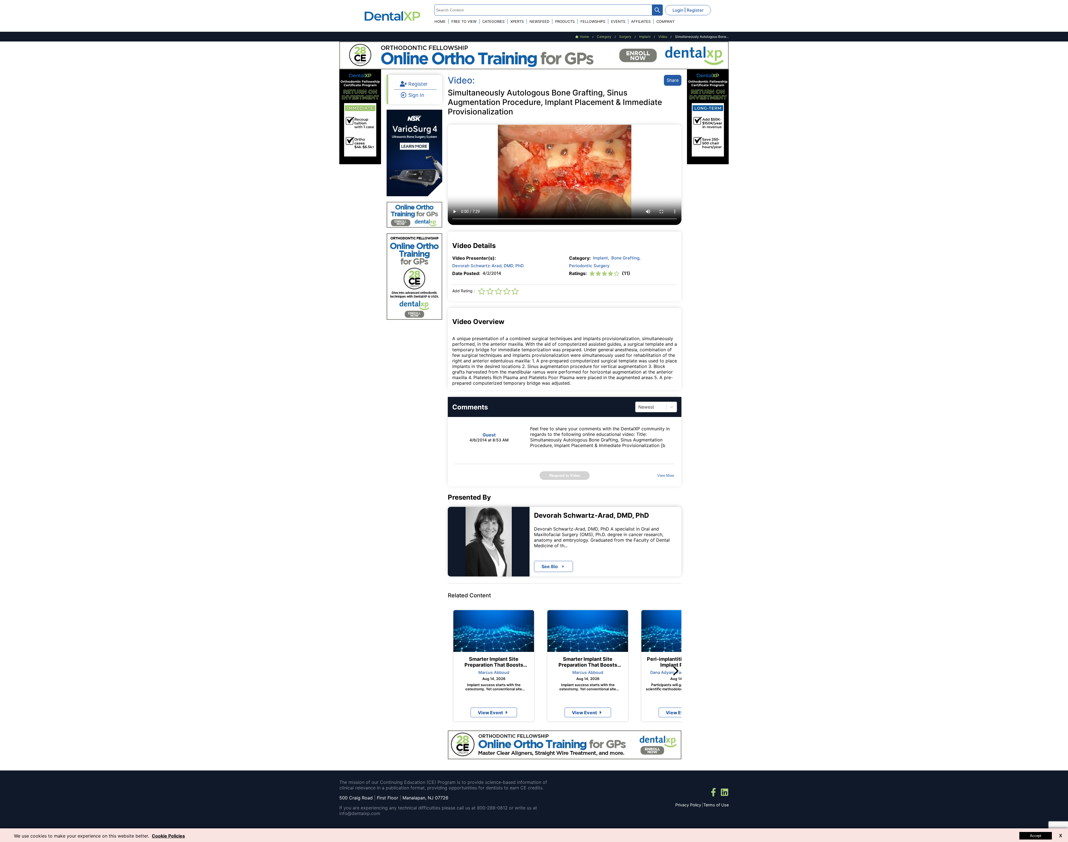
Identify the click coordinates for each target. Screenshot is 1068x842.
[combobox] (639, 407)
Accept (1035, 836)
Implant (601, 258)
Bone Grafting (626, 258)
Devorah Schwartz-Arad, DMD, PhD (488, 265)
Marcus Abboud (493, 672)
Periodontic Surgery (589, 265)
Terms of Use (716, 804)
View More (665, 475)
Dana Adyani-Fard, (668, 672)
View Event (490, 712)
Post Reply (588, 558)
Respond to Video (564, 475)
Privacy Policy (688, 804)
